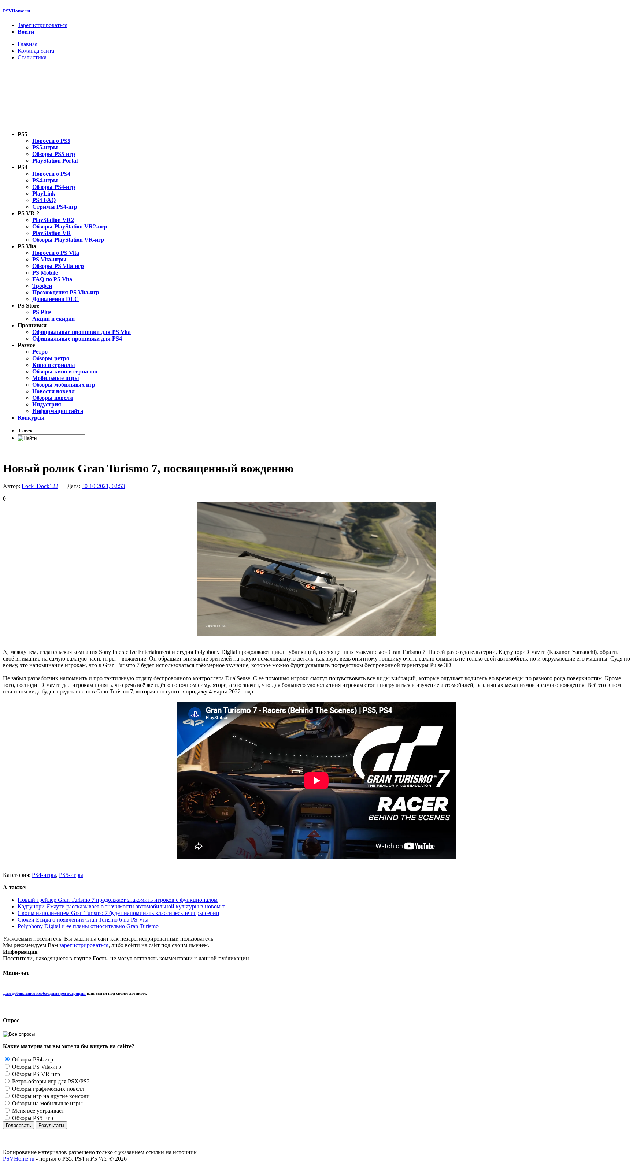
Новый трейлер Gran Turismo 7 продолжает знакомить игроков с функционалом (118, 900)
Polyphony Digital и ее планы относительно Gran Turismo (88, 926)
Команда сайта (36, 51)
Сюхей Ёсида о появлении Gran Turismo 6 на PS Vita (83, 919)
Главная (27, 44)
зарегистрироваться (83, 945)
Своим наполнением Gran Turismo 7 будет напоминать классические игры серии (118, 913)
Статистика (32, 57)
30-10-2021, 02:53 (103, 486)
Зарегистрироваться (42, 25)
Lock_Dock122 (40, 486)
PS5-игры (71, 875)
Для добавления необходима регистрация (44, 993)
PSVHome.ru (16, 11)
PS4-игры (44, 875)
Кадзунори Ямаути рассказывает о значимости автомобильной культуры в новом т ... (124, 906)
